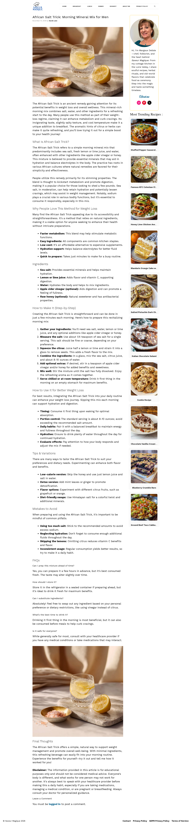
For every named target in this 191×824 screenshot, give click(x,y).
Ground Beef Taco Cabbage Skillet (148, 525)
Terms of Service (180, 821)
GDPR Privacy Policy (159, 821)
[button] (155, 6)
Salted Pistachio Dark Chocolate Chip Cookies (154, 312)
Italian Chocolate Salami (144, 356)
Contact (127, 821)
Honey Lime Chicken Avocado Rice (148, 224)
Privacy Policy (142, 6)
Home (64, 6)
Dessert (113, 6)
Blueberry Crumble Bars (144, 488)
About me (144, 97)
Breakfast (77, 6)
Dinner (101, 6)
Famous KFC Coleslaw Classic (145, 187)
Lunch (89, 6)
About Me (126, 6)
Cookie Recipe (144, 400)
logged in (54, 804)
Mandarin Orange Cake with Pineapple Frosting (154, 268)
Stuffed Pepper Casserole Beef (146, 150)
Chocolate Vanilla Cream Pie (145, 444)
